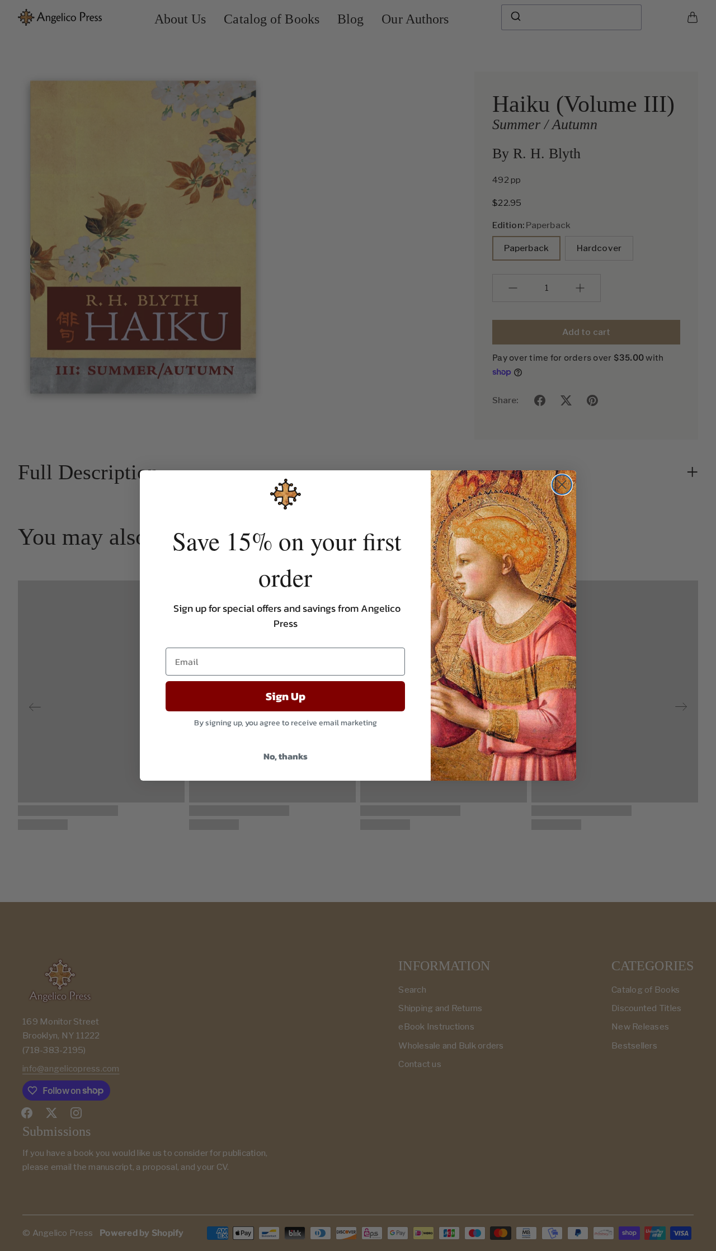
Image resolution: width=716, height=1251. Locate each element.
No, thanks (285, 756)
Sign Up (285, 696)
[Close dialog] (562, 484)
